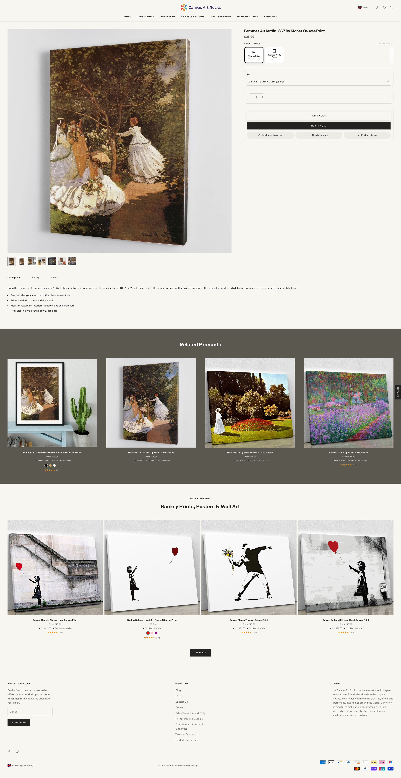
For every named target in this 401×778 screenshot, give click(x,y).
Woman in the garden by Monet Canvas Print (250, 452)
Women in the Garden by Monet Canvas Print (151, 452)
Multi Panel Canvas (221, 16)
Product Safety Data (186, 740)
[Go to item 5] (52, 261)
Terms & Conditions (186, 734)
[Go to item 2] (22, 261)
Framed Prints (167, 16)
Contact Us (181, 702)
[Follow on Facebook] (9, 751)
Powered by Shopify (188, 765)
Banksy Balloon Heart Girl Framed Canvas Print (152, 620)
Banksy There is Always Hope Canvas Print (55, 620)
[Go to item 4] (42, 261)
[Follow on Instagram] (17, 751)
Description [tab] (14, 277)
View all (200, 652)
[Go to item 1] (12, 261)
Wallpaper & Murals (247, 16)
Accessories (270, 16)
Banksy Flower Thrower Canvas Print (249, 620)
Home (127, 16)
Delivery (180, 707)
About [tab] (53, 277)
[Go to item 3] (32, 261)
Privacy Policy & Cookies (189, 719)
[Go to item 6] (62, 261)
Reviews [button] (398, 392)
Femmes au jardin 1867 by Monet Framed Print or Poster (52, 452)
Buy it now (318, 125)
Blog (178, 690)
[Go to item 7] (72, 261)
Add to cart (319, 115)
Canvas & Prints (145, 16)
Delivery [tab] (35, 277)
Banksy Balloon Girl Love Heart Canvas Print (346, 620)
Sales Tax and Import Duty (190, 713)
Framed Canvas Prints (192, 16)
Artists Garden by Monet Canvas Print (349, 452)
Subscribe (19, 722)
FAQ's (178, 696)
